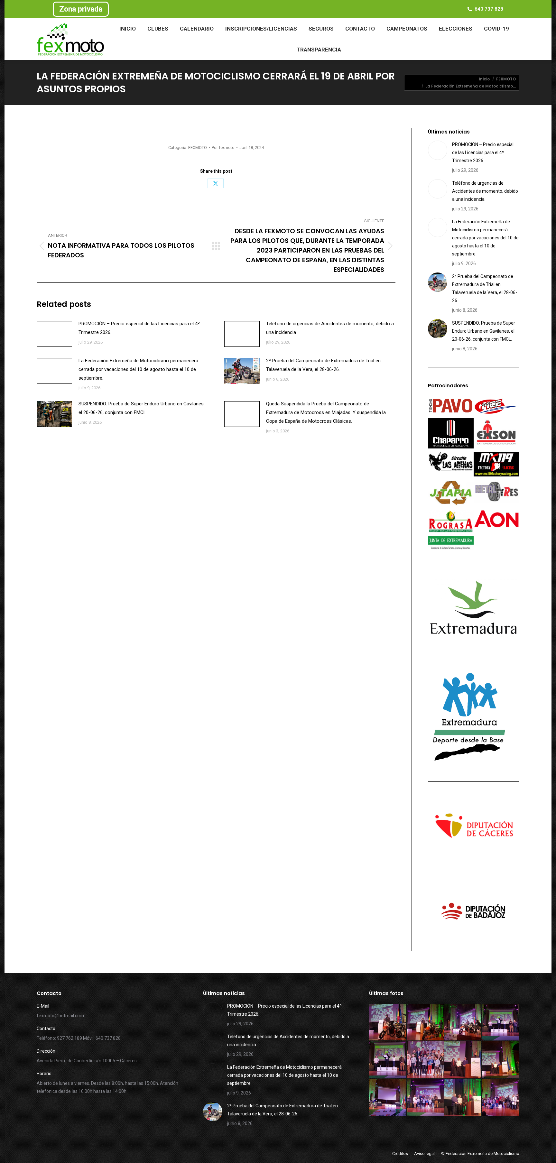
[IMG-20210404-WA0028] (500, 1022)
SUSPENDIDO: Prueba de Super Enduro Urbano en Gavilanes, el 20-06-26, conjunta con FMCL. (142, 408)
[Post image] (54, 334)
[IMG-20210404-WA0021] (425, 1097)
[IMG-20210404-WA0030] (425, 1022)
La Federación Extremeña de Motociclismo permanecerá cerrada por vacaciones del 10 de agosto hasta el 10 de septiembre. (138, 369)
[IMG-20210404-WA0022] (388, 1097)
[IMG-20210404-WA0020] (463, 1097)
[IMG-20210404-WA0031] (388, 1022)
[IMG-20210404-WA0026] (425, 1060)
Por (223, 147)
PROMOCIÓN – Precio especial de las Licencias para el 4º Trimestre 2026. (139, 328)
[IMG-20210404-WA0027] (388, 1060)
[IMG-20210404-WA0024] (463, 1060)
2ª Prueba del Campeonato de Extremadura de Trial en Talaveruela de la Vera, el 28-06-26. (323, 365)
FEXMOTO (197, 147)
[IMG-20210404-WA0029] (463, 1022)
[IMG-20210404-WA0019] (500, 1097)
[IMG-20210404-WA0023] (500, 1060)
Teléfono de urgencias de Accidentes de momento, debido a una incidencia (330, 328)
